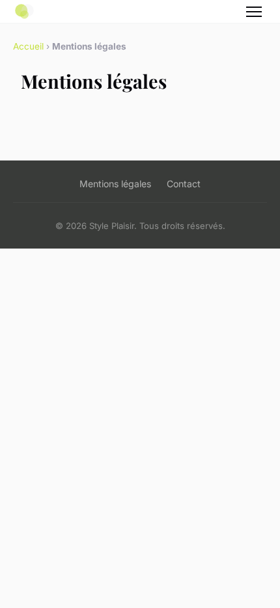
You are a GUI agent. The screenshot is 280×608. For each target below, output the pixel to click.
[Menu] (254, 11)
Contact (184, 183)
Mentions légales (115, 183)
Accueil (28, 46)
